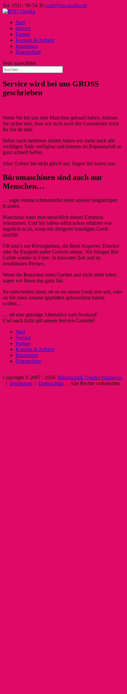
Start (20, 22)
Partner (23, 34)
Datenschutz (28, 52)
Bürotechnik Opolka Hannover (90, 377)
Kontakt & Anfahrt (35, 40)
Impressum (27, 46)
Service (23, 28)
